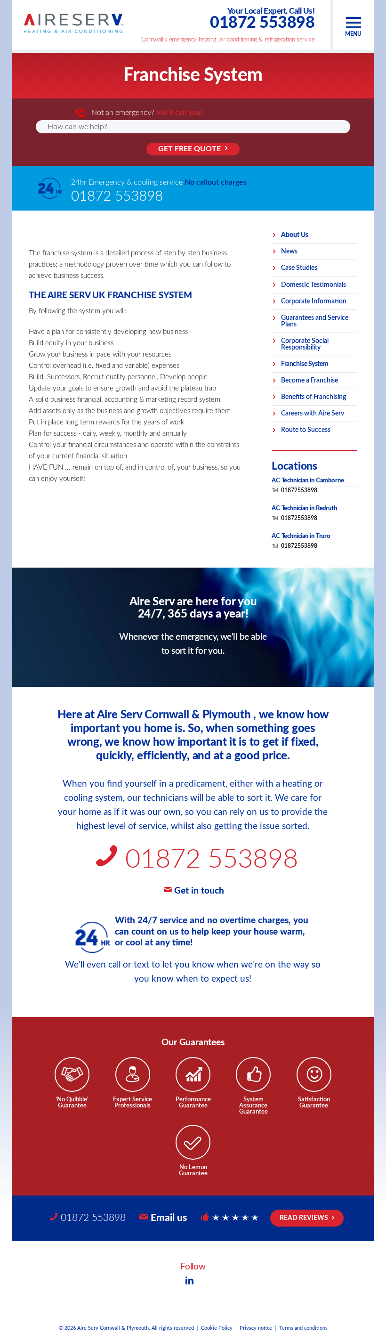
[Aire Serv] (74, 23)
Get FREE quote (189, 149)
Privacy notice (256, 1328)
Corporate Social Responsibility (305, 344)
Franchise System (304, 364)
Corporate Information (313, 301)
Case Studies (299, 268)
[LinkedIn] (189, 1282)
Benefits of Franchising (313, 397)
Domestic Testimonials (313, 285)
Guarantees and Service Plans (314, 321)
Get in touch (199, 891)
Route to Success (305, 430)
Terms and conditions (303, 1328)
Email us (169, 1218)
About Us (294, 235)
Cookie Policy (217, 1328)
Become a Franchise (309, 380)
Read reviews (304, 1218)
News (289, 251)
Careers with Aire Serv (312, 413)
